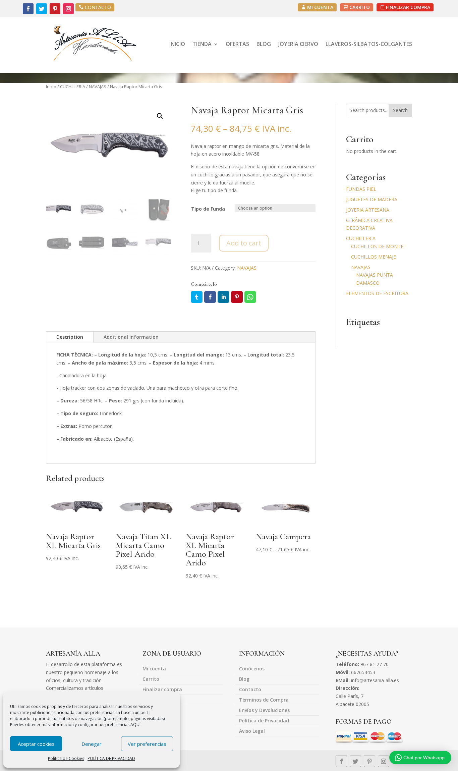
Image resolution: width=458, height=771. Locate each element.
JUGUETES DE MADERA (371, 199)
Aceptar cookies (36, 743)
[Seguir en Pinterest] (55, 8)
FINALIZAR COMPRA (408, 7)
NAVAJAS (97, 87)
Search (400, 110)
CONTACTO (98, 7)
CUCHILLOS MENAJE (373, 257)
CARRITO (359, 7)
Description (69, 337)
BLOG (263, 44)
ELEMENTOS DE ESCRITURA (377, 293)
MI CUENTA (320, 7)
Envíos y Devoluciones (264, 710)
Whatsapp (250, 297)
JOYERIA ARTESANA (367, 210)
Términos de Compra (264, 700)
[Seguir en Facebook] (28, 8)
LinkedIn (223, 297)
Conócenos (252, 669)
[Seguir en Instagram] (68, 8)
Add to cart (243, 242)
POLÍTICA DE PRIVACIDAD (111, 758)
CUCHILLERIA (72, 87)
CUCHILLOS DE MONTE (377, 246)
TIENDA (202, 44)
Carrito (150, 679)
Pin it (237, 297)
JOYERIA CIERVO (298, 44)
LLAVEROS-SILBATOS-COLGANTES (369, 44)
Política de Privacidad (264, 721)
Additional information (131, 337)
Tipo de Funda (208, 209)
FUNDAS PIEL (361, 189)
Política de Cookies (66, 758)
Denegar (91, 743)
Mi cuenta (154, 669)
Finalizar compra (162, 690)
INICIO (177, 44)
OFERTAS (237, 44)
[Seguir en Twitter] (41, 8)
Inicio (51, 87)
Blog (244, 679)
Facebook (210, 297)
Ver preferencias (147, 743)
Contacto (250, 690)
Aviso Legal (252, 731)
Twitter (197, 297)
